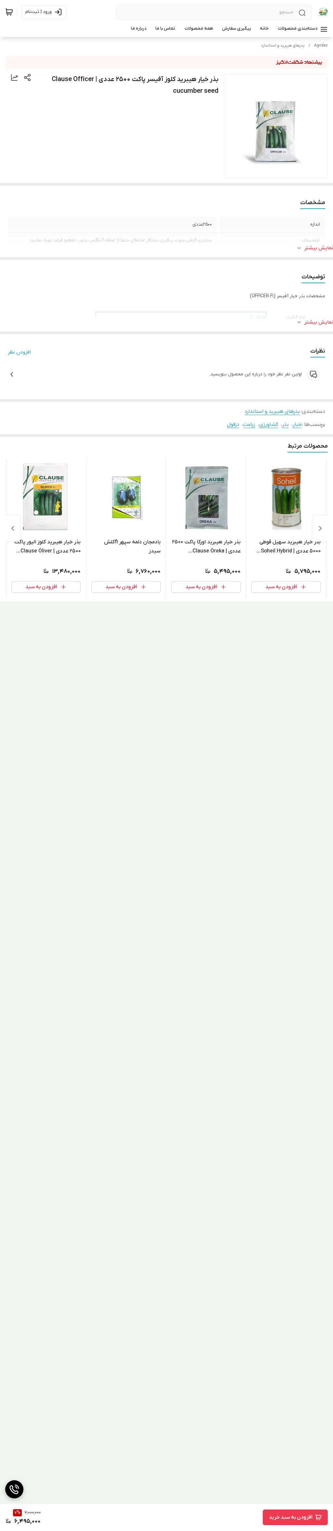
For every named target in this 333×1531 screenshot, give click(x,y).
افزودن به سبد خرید (291, 1517)
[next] (12, 528)
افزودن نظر (19, 352)
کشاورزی (268, 424)
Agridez (321, 45)
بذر (285, 424)
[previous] (320, 528)
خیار (297, 424)
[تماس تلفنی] (14, 1489)
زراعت (249, 424)
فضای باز (257, 317)
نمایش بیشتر (318, 248)
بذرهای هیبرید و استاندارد (283, 45)
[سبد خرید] (9, 12)
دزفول (233, 424)
